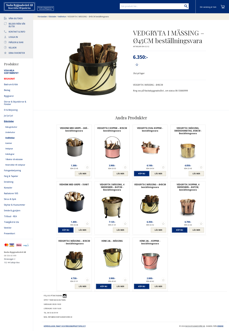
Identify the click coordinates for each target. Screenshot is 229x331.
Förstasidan (42, 17)
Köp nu (141, 174)
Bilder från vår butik (17, 25)
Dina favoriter (17, 53)
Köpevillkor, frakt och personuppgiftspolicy (65, 326)
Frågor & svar (16, 42)
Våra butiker (16, 18)
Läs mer (82, 174)
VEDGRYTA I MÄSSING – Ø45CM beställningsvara (88, 17)
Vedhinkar (62, 17)
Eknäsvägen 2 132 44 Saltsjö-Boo (12, 261)
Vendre (220, 326)
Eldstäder (52, 17)
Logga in (13, 37)
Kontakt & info (17, 32)
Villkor (12, 47)
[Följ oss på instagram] (65, 296)
